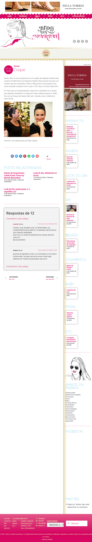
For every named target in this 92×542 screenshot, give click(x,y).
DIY (5, 526)
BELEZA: (71, 235)
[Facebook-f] (78, 41)
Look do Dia (7, 522)
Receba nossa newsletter (26, 525)
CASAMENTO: (75, 260)
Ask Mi (67, 399)
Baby (14, 521)
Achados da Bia (70, 393)
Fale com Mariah (28, 528)
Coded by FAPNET (47, 539)
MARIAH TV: (74, 121)
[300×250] (77, 87)
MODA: (70, 307)
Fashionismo (69, 407)
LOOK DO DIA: (76, 175)
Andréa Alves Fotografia (72, 395)
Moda (14, 523)
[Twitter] (74, 41)
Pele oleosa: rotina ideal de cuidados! (71, 243)
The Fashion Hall (70, 419)
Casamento (16, 518)
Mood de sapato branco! (70, 315)
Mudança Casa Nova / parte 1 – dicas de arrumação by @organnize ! (71, 131)
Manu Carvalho (70, 417)
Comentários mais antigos (17, 218)
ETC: (68, 332)
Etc (13, 526)
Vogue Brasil (69, 421)
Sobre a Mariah (27, 521)
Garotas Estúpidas (71, 409)
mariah (15, 224)
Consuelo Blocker (71, 403)
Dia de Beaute (69, 405)
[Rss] (86, 41)
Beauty (17, 66)
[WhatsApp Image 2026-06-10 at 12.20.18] (77, 110)
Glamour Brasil (69, 411)
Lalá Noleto (69, 413)
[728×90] (46, 11)
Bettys (67, 401)
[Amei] (48, 156)
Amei (49, 159)
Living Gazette (70, 415)
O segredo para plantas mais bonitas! (71, 339)
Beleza (7, 528)
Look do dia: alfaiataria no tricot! (71, 183)
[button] (12, 156)
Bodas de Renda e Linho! (70, 267)
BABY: (69, 284)
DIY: (68, 200)
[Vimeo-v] (82, 41)
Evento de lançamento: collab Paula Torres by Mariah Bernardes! (14, 175)
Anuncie (24, 518)
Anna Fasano (69, 397)
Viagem (7, 518)
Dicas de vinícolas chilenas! (70, 159)
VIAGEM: (71, 151)
